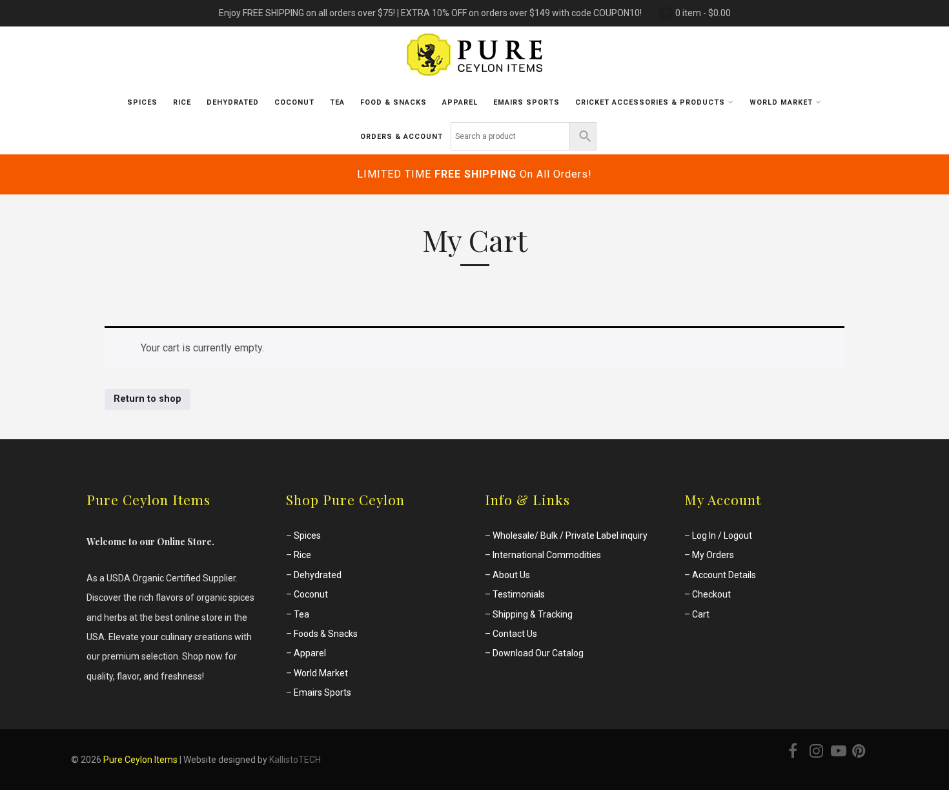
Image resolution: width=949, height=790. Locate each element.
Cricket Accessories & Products (650, 102)
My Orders (713, 555)
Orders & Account (401, 136)
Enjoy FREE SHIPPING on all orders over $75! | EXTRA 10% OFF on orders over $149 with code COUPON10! (430, 13)
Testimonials (519, 594)
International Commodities (547, 555)
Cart (700, 614)
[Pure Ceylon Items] (474, 79)
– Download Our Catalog (534, 653)
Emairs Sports (322, 692)
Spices (142, 102)
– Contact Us (511, 634)
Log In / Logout (722, 535)
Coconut (294, 102)
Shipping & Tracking (533, 614)
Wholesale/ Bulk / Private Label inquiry (570, 535)
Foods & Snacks (326, 634)
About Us (511, 575)
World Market (321, 673)
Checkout (711, 594)
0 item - (703, 13)
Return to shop (147, 398)
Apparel (460, 102)
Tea (337, 102)
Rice (182, 102)
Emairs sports (526, 102)
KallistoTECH (295, 759)
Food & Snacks (393, 102)
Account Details (724, 575)
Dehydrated (233, 102)
